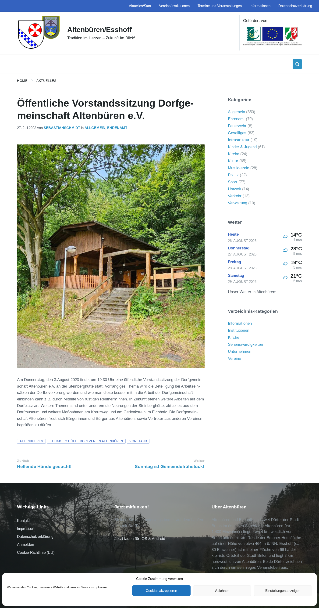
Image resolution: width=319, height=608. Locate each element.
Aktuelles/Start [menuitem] (140, 6)
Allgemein (95, 128)
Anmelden (25, 545)
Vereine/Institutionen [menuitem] (174, 6)
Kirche (233, 154)
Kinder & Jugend (242, 147)
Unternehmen (239, 351)
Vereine (234, 358)
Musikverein (238, 168)
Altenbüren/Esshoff (99, 29)
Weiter (199, 461)
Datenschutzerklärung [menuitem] (295, 6)
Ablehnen (222, 591)
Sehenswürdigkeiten (245, 344)
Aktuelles (46, 81)
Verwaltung (237, 203)
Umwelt (234, 189)
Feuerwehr (237, 126)
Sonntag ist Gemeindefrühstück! (169, 466)
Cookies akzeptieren (161, 591)
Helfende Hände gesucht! (44, 466)
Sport (232, 182)
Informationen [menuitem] (260, 6)
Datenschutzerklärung (35, 537)
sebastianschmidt (62, 128)
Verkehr (234, 196)
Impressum (26, 529)
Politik (233, 175)
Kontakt (23, 521)
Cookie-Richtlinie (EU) (35, 552)
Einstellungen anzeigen (282, 591)
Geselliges (237, 133)
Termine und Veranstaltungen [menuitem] (220, 6)
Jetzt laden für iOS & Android (139, 538)
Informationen (240, 323)
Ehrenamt (117, 128)
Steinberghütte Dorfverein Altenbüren (86, 441)
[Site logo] (38, 48)
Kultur (233, 161)
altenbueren (31, 441)
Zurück (23, 461)
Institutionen (238, 330)
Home (22, 81)
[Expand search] (297, 64)
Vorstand (138, 441)
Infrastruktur (238, 140)
